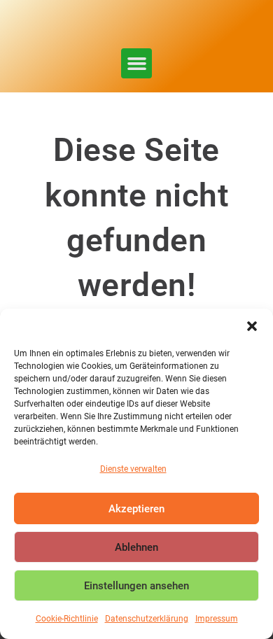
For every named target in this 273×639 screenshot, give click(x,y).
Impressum (216, 619)
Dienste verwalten (133, 469)
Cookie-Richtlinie (67, 619)
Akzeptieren (136, 509)
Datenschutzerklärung (146, 619)
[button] (252, 326)
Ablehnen (136, 547)
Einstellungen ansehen (136, 586)
